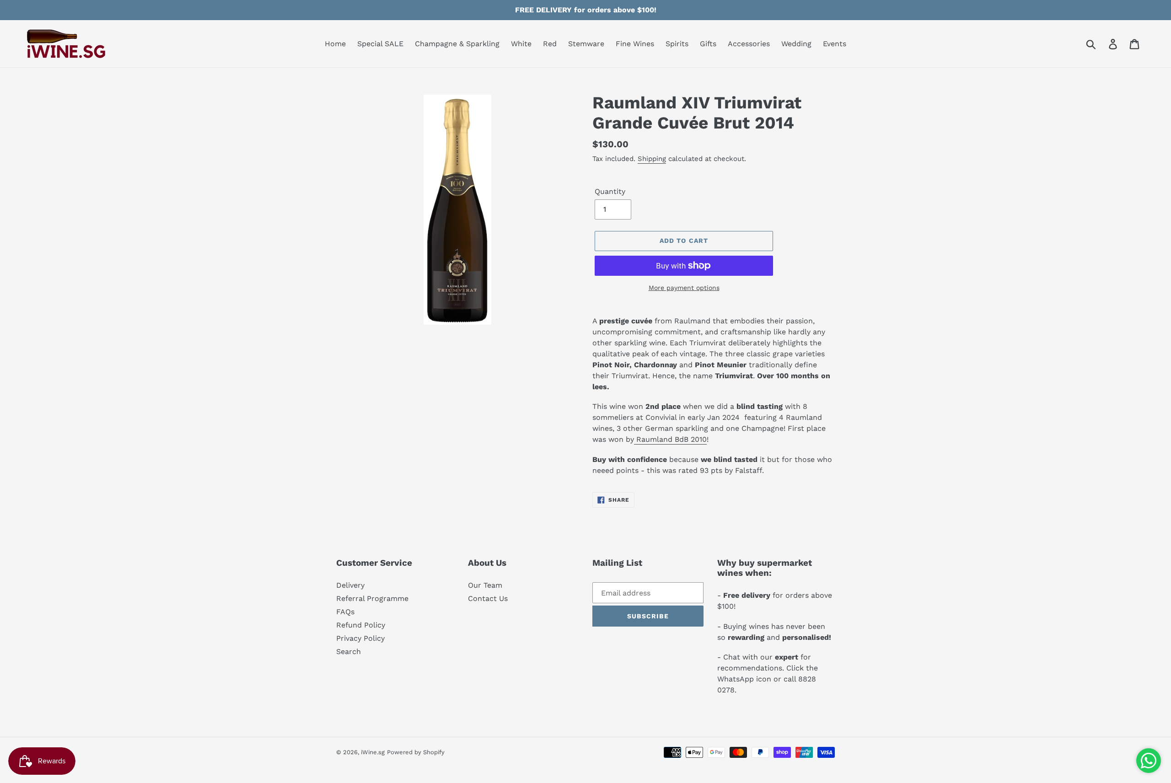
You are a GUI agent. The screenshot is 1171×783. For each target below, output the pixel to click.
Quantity (610, 191)
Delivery (350, 585)
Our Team (485, 585)
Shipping (652, 159)
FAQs (345, 611)
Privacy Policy (360, 638)
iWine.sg (373, 752)
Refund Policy (360, 625)
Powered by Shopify (416, 752)
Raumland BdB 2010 (670, 439)
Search (348, 651)
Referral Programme (372, 598)
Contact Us (488, 598)
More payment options (684, 287)
